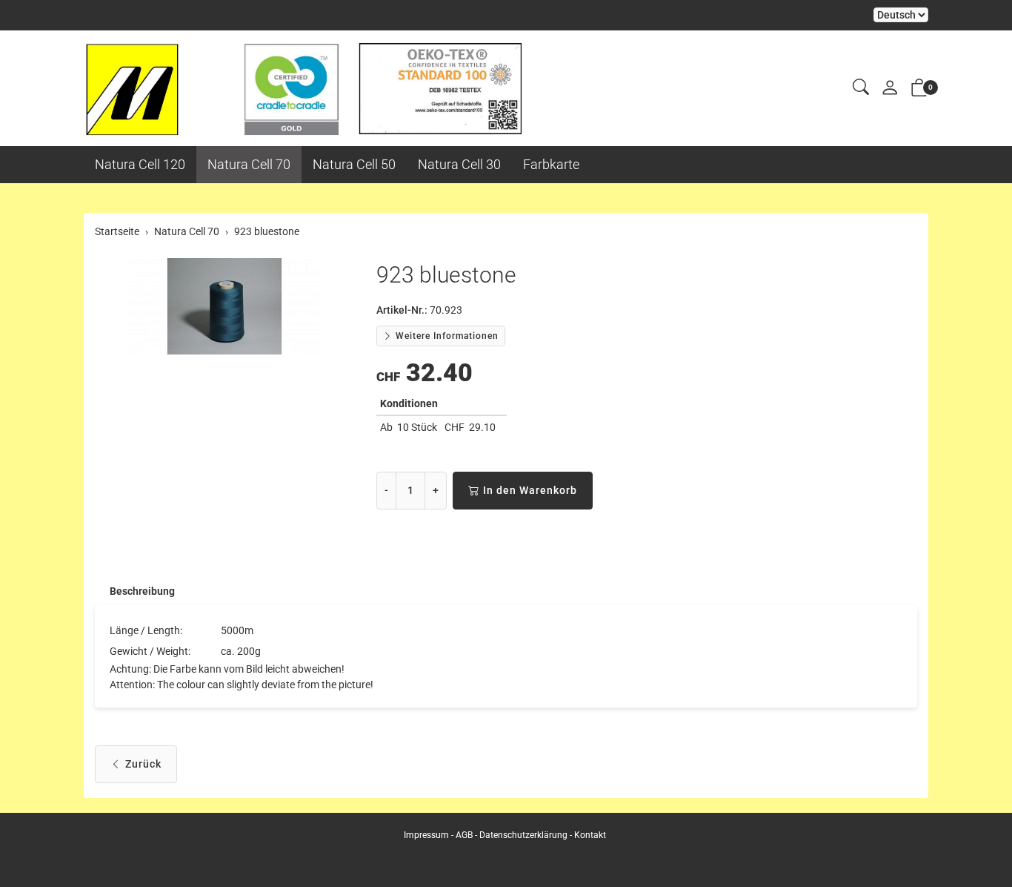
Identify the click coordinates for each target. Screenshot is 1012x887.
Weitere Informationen (446, 336)
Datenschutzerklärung (523, 835)
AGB (464, 835)
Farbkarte (551, 164)
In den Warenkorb (530, 490)
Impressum (426, 835)
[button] (861, 88)
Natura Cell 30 (459, 164)
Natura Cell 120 (140, 164)
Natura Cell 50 (354, 164)
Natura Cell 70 (248, 164)
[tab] (135, 591)
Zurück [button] (143, 764)
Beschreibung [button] (142, 591)
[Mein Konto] (889, 88)
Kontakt (590, 835)
